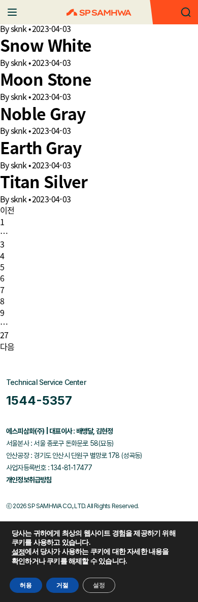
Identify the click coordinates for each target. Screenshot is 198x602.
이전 (7, 210)
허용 (26, 585)
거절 (62, 585)
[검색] (186, 12)
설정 (18, 552)
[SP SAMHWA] (99, 12)
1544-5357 (39, 400)
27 (4, 335)
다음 (7, 346)
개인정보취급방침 (29, 480)
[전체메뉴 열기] (12, 12)
